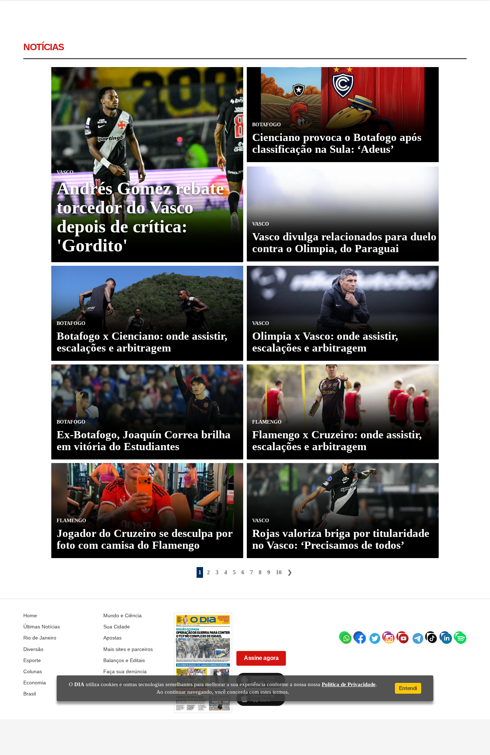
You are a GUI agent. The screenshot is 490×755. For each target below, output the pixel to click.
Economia (34, 682)
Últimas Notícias (41, 626)
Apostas (112, 638)
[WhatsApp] (344, 636)
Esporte (32, 660)
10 (279, 572)
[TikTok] (430, 636)
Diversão (33, 649)
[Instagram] (387, 636)
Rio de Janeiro (39, 638)
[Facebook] (358, 636)
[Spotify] (459, 636)
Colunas (32, 671)
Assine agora (261, 658)
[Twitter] (373, 636)
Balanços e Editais (124, 660)
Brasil (29, 694)
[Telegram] (416, 636)
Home (30, 615)
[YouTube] (401, 636)
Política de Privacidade (349, 684)
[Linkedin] (444, 636)
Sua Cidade (116, 626)
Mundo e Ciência (122, 615)
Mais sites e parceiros (128, 649)
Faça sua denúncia (125, 671)
